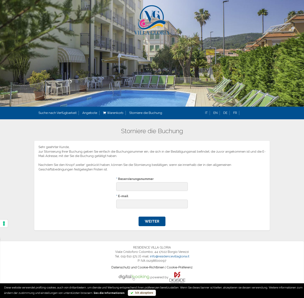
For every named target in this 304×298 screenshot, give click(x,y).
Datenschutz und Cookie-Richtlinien (137, 267)
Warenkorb (115, 113)
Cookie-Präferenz (180, 267)
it (206, 113)
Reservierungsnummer (135, 179)
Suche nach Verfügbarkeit (57, 113)
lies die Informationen (109, 292)
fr (235, 113)
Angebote (89, 113)
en (215, 113)
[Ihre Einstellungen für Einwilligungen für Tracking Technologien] (4, 223)
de (225, 113)
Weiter (152, 221)
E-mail (122, 196)
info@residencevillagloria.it (169, 256)
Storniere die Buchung (145, 113)
